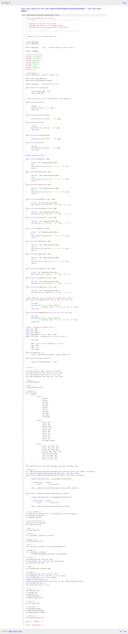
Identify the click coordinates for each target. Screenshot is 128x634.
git (39, 8)
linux (23, 8)
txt (121, 631)
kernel (33, 8)
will (42, 8)
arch (89, 8)
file (57, 15)
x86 (94, 8)
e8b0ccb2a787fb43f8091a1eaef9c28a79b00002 (67, 8)
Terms (20, 631)
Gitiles (10, 631)
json (124, 631)
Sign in (124, 3)
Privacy (15, 631)
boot (98, 8)
